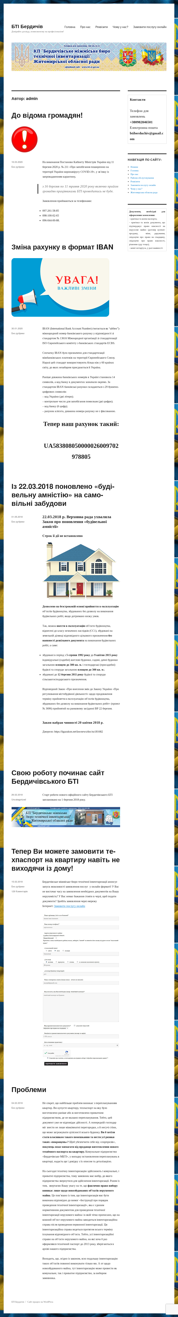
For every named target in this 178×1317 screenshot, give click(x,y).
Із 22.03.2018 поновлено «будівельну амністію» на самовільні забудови (62, 494)
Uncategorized (18, 799)
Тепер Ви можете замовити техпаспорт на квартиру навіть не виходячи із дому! (65, 859)
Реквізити (101, 27)
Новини (134, 167)
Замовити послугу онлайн (150, 27)
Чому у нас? (120, 27)
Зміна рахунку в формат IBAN (62, 247)
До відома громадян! (47, 115)
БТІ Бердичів (27, 26)
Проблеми (28, 1089)
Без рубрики (17, 166)
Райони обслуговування (142, 178)
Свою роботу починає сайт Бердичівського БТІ (57, 776)
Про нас (85, 27)
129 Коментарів (19, 891)
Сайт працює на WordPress (40, 1302)
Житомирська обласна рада (144, 192)
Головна (69, 27)
